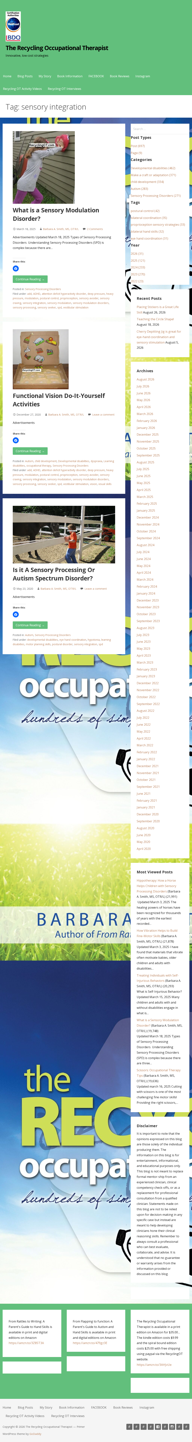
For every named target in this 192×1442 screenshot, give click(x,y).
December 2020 (148, 814)
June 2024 (144, 559)
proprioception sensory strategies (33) (158, 225)
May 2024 (143, 566)
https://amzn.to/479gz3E (90, 1343)
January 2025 (146, 510)
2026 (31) (137, 254)
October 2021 (146, 780)
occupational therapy (38, 465)
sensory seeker (47, 307)
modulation (31, 298)
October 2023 (146, 614)
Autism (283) (139, 189)
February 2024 (147, 586)
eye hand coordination (72, 639)
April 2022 (144, 738)
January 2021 (146, 807)
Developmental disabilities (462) (153, 168)
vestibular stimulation (75, 307)
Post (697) (138, 146)
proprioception (69, 298)
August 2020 (145, 828)
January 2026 (146, 428)
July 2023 (143, 635)
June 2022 (144, 725)
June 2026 (144, 393)
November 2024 (148, 524)
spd (59, 307)
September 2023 (148, 621)
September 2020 (148, 821)
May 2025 (143, 483)
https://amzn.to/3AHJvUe (154, 1365)
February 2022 (147, 752)
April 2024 (144, 573)
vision (93, 484)
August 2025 (145, 462)
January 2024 (146, 593)
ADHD (36, 293)
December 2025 (148, 434)
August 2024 (145, 545)
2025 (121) (138, 261)
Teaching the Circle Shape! (155, 319)
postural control (49, 298)
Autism (29, 461)
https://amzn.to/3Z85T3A (26, 1343)
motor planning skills (38, 644)
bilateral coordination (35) (149, 218)
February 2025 (147, 503)
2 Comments (95, 229)
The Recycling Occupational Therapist (57, 48)
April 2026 (144, 407)
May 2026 (143, 400)
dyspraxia (96, 461)
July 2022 (143, 718)
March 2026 (145, 414)
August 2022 (145, 711)
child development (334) (147, 182)
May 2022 (143, 731)
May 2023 (143, 649)
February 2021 (147, 800)
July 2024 (143, 552)
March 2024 (145, 579)
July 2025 (143, 469)
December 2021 (148, 766)
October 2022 (146, 697)
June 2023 (144, 642)
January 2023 (146, 676)
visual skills (105, 484)
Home (7, 76)
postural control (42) (145, 211)
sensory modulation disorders (91, 303)
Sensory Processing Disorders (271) (156, 196)
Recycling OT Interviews (64, 89)
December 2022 (148, 683)
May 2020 (143, 842)
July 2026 (143, 386)
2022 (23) (137, 281)
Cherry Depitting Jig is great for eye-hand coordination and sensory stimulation (159, 336)
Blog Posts (25, 76)
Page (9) (136, 153)
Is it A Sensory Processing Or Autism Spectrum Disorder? (54, 574)
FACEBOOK (96, 76)
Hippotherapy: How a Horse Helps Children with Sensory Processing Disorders (156, 885)
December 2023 (148, 600)
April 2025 (144, 490)
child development (46, 461)
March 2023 (145, 662)
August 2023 (145, 628)
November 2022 (148, 690)
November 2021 (148, 773)
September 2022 (148, 704)
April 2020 (144, 849)
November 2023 (148, 607)
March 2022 (145, 745)
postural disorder (62, 644)
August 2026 (145, 379)
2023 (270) (138, 274)
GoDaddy (35, 1434)
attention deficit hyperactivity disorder (64, 293)
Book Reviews (119, 76)
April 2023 (144, 655)
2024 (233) (138, 267)
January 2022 (146, 759)
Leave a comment (103, 414)
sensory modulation (59, 303)
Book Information (69, 76)
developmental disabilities (42, 639)
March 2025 (145, 497)
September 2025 (148, 455)
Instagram (142, 76)
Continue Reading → (30, 279)
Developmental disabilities (73, 461)
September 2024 (148, 538)
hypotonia (94, 639)
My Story (45, 76)
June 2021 (144, 794)
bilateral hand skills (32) (147, 231)
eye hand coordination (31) (149, 238)
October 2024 (146, 531)
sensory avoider (88, 298)
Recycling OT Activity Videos (22, 89)
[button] (16, 268)
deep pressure (96, 293)
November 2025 (148, 441)
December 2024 (148, 517)
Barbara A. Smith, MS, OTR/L (61, 229)
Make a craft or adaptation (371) (153, 175)
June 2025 (144, 476)
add (29, 293)
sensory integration (34, 303)
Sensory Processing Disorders (43, 289)
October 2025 (146, 448)
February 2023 (147, 669)
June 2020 (144, 835)
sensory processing (24, 307)
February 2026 (147, 421)
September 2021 (148, 787)
